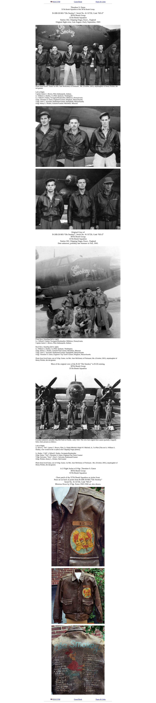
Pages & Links (101, 2)
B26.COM (56, 2)
